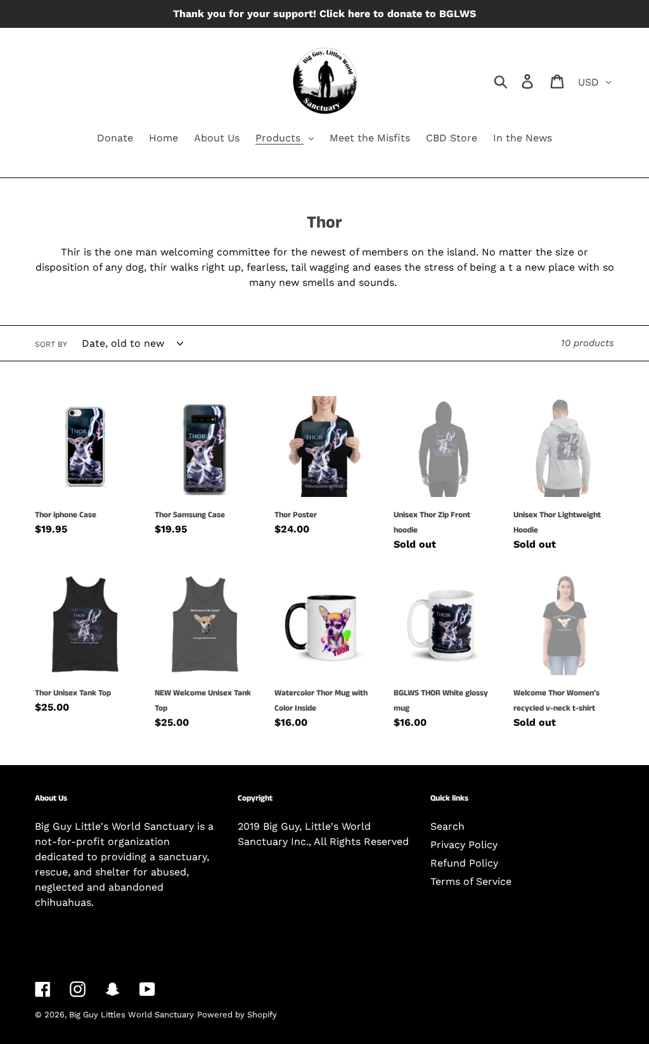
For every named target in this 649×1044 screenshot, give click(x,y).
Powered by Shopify (237, 1014)
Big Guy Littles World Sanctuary (131, 1014)
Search (447, 826)
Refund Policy (464, 863)
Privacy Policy (464, 845)
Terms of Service (470, 881)
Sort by (51, 344)
